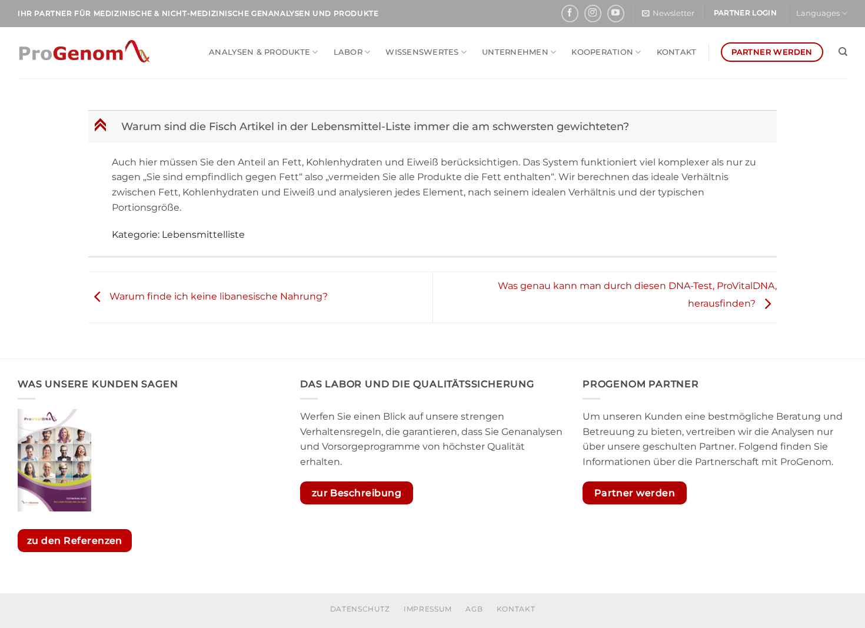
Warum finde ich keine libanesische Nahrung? (217, 296)
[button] (668, 13)
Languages (818, 13)
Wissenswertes (421, 52)
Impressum (428, 608)
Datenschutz (360, 608)
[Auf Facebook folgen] (569, 13)
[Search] (843, 52)
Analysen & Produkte (259, 52)
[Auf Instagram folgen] (592, 13)
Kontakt (677, 52)
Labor (348, 52)
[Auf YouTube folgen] (615, 13)
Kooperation (602, 52)
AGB (474, 608)
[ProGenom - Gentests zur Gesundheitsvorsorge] (84, 52)
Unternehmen (515, 52)
